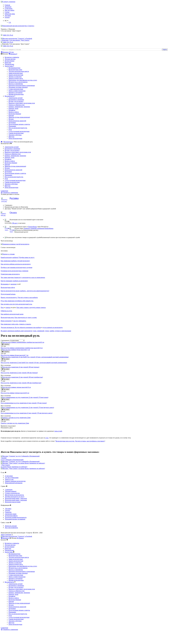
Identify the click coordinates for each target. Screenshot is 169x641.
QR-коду (15, 223)
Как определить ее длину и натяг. (26, 317)
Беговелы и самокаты (12, 57)
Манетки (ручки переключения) (19, 117)
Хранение (8, 7)
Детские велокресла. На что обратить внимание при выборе (21, 327)
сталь (34, 331)
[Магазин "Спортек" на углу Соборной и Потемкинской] (20, 456)
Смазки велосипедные (16, 133)
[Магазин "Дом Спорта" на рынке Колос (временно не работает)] (23, 463)
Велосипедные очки (15, 69)
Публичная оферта (11, 515)
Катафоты (12, 110)
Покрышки (12, 126)
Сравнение (4, 191)
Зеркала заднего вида (16, 78)
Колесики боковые (15, 114)
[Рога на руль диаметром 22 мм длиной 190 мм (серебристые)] (22, 377)
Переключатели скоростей (17, 121)
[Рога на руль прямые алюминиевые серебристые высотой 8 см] (22, 342)
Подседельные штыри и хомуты (19, 124)
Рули (10, 129)
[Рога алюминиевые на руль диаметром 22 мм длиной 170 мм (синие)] (24, 397)
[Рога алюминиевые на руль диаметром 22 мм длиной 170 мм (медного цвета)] (27, 407)
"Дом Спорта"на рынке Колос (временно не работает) (14, 466)
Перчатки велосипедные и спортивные (22, 85)
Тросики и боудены (15, 135)
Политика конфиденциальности (16, 517)
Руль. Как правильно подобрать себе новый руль (17, 301)
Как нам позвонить (11, 527)
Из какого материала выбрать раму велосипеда (16, 331)
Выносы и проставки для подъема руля (22, 103)
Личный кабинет (10, 491)
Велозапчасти (9, 96)
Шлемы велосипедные (16, 94)
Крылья (11, 115)
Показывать (5, 428)
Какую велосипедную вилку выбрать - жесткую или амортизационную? (25, 291)
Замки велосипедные (16, 73)
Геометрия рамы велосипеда (10, 274)
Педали (11, 119)
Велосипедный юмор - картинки (16, 500)
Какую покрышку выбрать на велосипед (14, 281)
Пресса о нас (9, 479)
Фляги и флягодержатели (17, 91)
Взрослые (8, 62)
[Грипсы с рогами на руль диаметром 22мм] (16, 417)
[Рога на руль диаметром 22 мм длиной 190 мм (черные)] (20, 367)
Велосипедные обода (8, 287)
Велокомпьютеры (14, 68)
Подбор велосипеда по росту (14, 496)
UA (10, 22)
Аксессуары (9, 66)
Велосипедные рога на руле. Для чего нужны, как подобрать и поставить (80, 441)
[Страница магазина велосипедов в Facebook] (16, 38)
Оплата (7, 17)
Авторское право (10, 514)
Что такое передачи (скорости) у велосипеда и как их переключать (23, 277)
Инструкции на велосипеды (14, 495)
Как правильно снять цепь (9, 324)
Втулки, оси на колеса (16, 101)
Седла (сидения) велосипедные (19, 131)
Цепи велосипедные (15, 138)
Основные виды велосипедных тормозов (14, 271)
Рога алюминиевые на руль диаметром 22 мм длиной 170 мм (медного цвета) (26, 413)
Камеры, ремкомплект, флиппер (19, 106)
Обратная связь (10, 14)
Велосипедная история (12, 502)
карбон (52, 331)
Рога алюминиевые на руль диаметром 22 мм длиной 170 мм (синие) (24, 403)
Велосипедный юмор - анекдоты (16, 498)
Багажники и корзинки (16, 99)
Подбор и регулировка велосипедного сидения (16, 267)
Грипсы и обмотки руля (16, 105)
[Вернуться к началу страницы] (8, 1)
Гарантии (8, 512)
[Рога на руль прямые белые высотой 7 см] (15, 349)
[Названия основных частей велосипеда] (15, 244)
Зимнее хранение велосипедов (15, 481)
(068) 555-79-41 (8, 42)
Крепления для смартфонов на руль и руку (23, 80)
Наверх (21, 538)
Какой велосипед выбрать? (10, 257)
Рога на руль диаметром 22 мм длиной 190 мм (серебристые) (21, 383)
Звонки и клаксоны (15, 76)
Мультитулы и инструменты (18, 82)
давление (13, 284)
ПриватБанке (32, 226)
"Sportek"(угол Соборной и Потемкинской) (12, 458)
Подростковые (9, 61)
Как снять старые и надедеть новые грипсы (31, 307)
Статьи (7, 12)
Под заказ (6, 359)
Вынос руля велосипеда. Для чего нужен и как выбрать (19, 297)
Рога (2, 307)
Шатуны (11, 136)
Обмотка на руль (6, 311)
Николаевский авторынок (13, 483)
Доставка (8, 15)
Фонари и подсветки (15, 92)
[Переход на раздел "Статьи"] (8, 254)
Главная (7, 5)
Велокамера (5, 284)
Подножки (12, 122)
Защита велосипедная (16, 75)
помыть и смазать (25, 324)
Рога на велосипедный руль (18, 128)
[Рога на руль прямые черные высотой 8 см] (16, 387)
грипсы (7, 307)
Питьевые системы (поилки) (18, 87)
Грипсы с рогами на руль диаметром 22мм (15, 423)
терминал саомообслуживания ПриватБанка (38, 228)
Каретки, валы (13, 108)
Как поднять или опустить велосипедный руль (16, 304)
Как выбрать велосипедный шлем (12, 314)
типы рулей (58, 431)
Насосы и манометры (16, 84)
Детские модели (10, 59)
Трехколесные (9, 64)
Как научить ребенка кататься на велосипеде (16, 264)
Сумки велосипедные (16, 89)
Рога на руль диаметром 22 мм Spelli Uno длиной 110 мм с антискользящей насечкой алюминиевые (34, 362)
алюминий (40, 331)
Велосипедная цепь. (7, 317)
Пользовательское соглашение (15, 519)
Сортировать (5, 340)
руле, (47, 438)
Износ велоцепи (6, 321)
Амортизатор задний (15, 98)
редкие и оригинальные (63, 331)
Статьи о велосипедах (12, 493)
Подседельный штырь (8, 294)
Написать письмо (11, 526)
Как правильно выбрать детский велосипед (15, 261)
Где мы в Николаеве (11, 477)
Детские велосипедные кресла (19, 71)
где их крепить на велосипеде (52, 327)
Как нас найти (9, 10)
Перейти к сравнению (10, 192)
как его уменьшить (19, 321)
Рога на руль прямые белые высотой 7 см (14, 355)
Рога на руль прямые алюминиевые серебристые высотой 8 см (22, 348)
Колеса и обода (14, 112)
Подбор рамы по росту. (27, 257)
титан (47, 331)
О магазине (8, 8)
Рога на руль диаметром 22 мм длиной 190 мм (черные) (19, 372)
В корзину (6, 344)
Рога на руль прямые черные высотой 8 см (15, 393)
